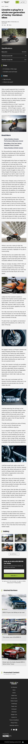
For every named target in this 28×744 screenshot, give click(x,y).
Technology (14, 703)
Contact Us (14, 717)
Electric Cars (14, 698)
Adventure (14, 712)
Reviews (6, 6)
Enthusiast (14, 709)
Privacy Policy (18, 582)
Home (3, 6)
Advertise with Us (14, 725)
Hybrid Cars (14, 695)
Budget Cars (14, 714)
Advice (14, 692)
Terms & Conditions (14, 720)
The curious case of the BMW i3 (12, 637)
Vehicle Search (14, 701)
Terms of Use (10, 582)
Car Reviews (14, 687)
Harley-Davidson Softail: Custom (13, 148)
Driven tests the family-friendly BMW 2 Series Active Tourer (14, 655)
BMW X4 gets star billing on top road (13, 612)
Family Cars (14, 706)
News (14, 690)
